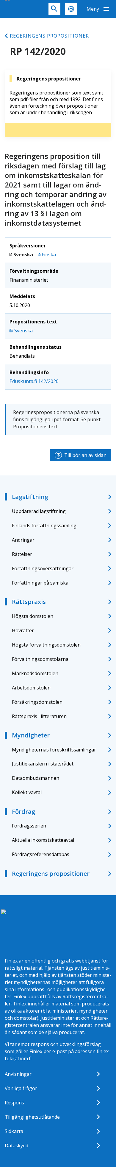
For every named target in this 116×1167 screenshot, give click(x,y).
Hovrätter (23, 630)
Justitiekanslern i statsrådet (42, 763)
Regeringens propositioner (49, 35)
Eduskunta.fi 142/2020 (34, 381)
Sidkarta (14, 1131)
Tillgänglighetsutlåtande (32, 1117)
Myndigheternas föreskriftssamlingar (54, 749)
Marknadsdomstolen (35, 673)
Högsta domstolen (32, 616)
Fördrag (23, 812)
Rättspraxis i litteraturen (39, 716)
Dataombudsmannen (35, 778)
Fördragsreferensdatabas (40, 854)
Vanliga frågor (21, 1088)
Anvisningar (18, 1074)
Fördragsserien (29, 825)
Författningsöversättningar (42, 568)
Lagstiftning (30, 497)
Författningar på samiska (40, 582)
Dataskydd (16, 1145)
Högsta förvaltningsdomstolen (46, 644)
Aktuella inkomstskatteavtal (43, 840)
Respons (14, 1102)
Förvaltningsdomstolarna (40, 659)
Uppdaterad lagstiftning (39, 511)
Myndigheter (31, 735)
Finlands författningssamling (44, 525)
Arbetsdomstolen (31, 687)
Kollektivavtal (27, 792)
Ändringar (23, 540)
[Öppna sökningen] (54, 9)
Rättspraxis (29, 602)
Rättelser (22, 554)
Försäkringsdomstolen (37, 702)
